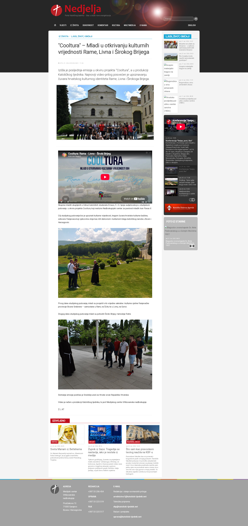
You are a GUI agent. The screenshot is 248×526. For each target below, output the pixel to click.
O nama (143, 25)
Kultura (116, 25)
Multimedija (130, 25)
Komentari (103, 25)
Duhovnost (88, 25)
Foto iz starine (175, 221)
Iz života (74, 25)
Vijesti (63, 25)
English (192, 25)
